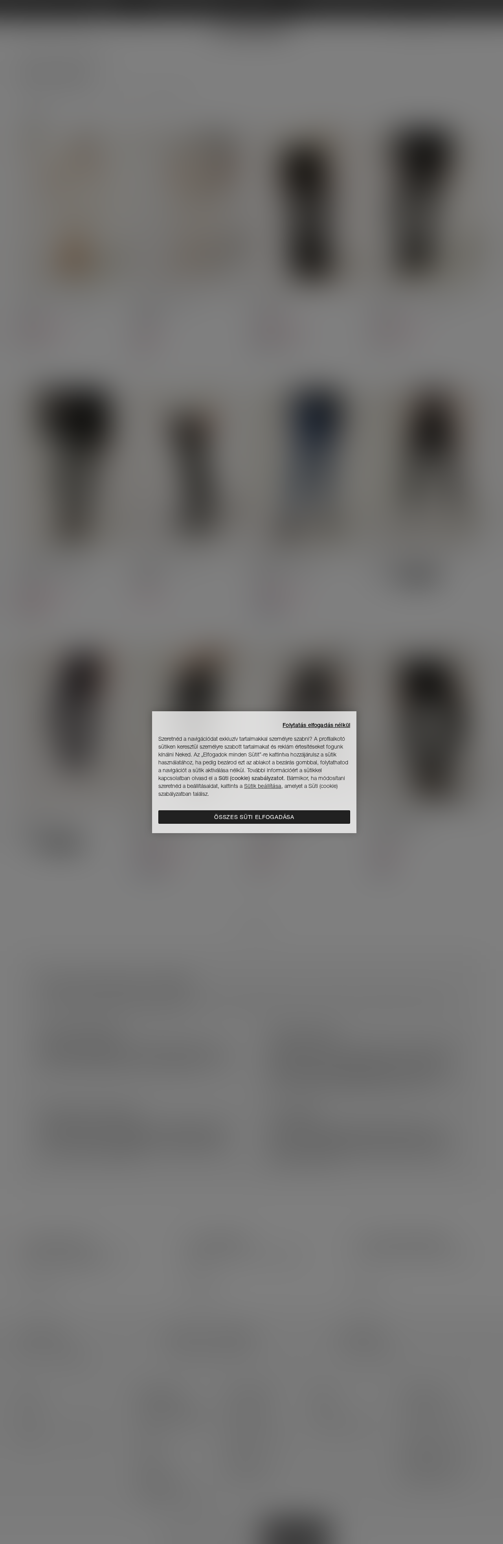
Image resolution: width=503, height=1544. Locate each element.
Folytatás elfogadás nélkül (316, 725)
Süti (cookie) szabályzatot (251, 778)
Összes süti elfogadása (254, 817)
